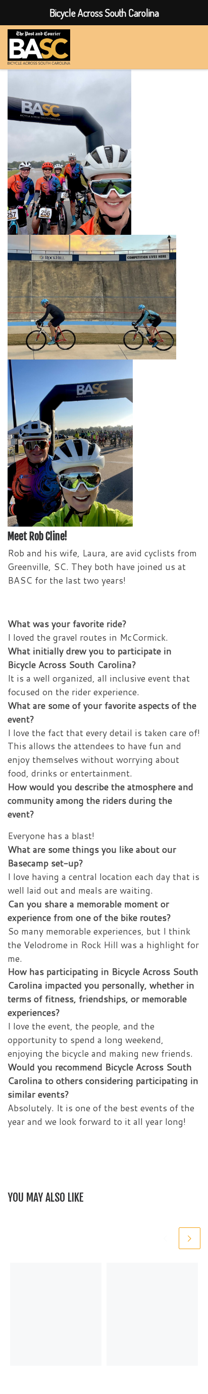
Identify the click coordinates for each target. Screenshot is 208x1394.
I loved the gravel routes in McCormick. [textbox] (88, 637)
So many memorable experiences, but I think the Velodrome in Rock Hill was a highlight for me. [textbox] (103, 945)
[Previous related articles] (165, 1238)
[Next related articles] (189, 1238)
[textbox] (104, 672)
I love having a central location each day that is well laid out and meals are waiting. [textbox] (103, 883)
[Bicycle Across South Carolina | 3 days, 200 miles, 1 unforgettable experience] (39, 46)
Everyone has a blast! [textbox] (51, 836)
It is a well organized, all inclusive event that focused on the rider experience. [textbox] (99, 685)
